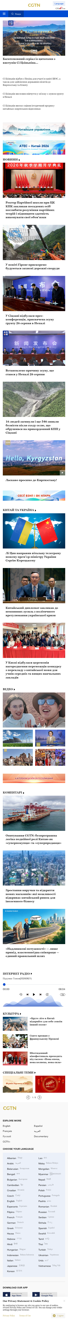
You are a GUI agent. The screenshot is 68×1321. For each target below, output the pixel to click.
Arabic (14, 1163)
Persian (46, 1184)
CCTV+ (6, 1141)
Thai (43, 1244)
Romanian (47, 1206)
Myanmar (49, 1174)
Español (38, 1125)
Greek (14, 1228)
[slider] (4, 984)
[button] (28, 1097)
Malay (48, 1163)
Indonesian (20, 1255)
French (15, 1217)
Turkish (45, 1249)
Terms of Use (25, 1316)
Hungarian (16, 1249)
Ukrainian (48, 1255)
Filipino (14, 1211)
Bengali (13, 1174)
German (15, 1222)
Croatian (15, 1190)
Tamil (44, 1238)
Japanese (16, 1265)
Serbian (46, 1217)
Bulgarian (17, 1179)
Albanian (14, 1157)
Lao (42, 1157)
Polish (44, 1190)
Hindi (12, 1244)
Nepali (44, 1179)
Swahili (46, 1233)
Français (7, 1131)
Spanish (46, 1228)
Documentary (41, 1136)
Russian (46, 1211)
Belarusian (18, 1168)
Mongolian (47, 1168)
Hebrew (14, 1238)
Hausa (13, 1233)
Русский (7, 1136)
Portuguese (49, 1195)
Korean (14, 1271)
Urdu (43, 1260)
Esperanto (17, 1206)
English (6, 1125)
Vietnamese (49, 1265)
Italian (14, 1260)
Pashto (44, 1200)
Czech (13, 1195)
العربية (37, 1131)
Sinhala (45, 1222)
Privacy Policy (9, 1316)
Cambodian (15, 1184)
